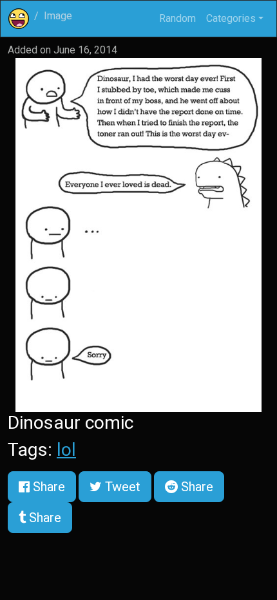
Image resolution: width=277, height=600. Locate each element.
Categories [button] (231, 18)
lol (66, 449)
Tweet (121, 486)
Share (47, 486)
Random (177, 18)
